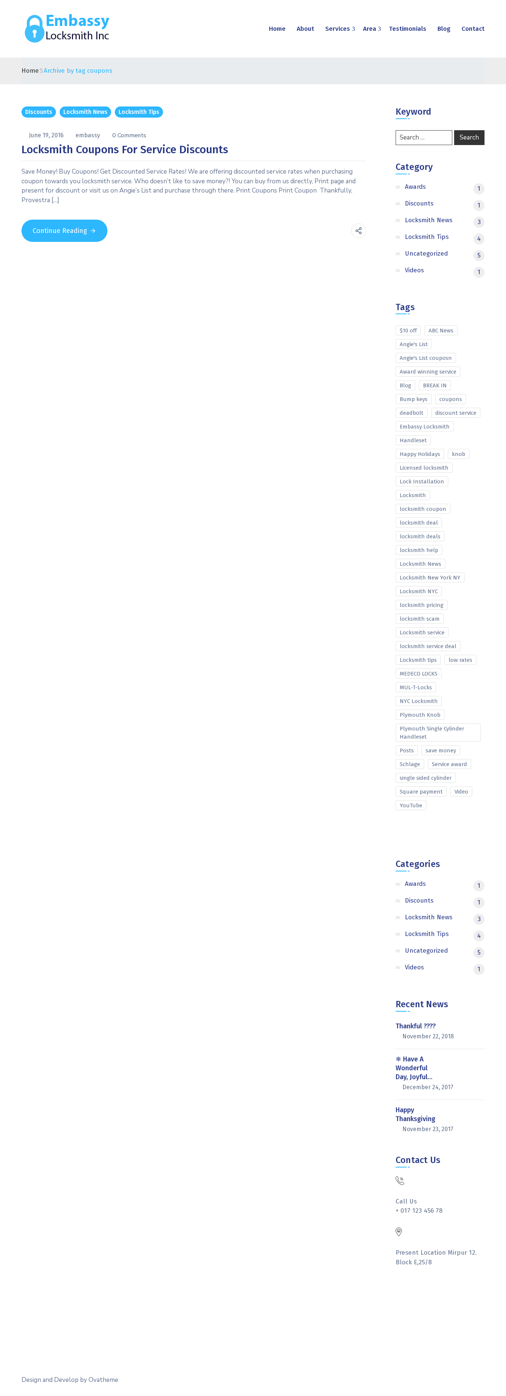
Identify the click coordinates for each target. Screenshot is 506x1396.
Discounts (38, 111)
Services (337, 29)
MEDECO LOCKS (418, 673)
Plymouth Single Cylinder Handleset (432, 732)
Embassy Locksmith (425, 426)
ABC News (441, 330)
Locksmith (413, 495)
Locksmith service (422, 632)
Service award (449, 764)
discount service (455, 413)
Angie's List (414, 344)
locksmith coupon (423, 509)
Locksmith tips (418, 660)
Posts (407, 750)
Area (369, 29)
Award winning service (428, 371)
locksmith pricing (421, 605)
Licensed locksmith (424, 467)
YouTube (411, 805)
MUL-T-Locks (416, 687)
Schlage (410, 764)
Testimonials (407, 29)
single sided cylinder (426, 778)
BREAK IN (435, 385)
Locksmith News (85, 111)
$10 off (408, 330)
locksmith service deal (428, 646)
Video (461, 791)
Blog (443, 29)
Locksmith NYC (419, 591)
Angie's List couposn (426, 358)
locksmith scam (420, 618)
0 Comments (129, 135)
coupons (450, 399)
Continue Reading (60, 231)
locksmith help (419, 550)
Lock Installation (422, 481)
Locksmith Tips (139, 111)
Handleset (413, 440)
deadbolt (411, 413)
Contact (473, 29)
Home (277, 29)
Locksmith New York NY (430, 577)
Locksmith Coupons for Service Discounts (124, 149)
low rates (460, 660)
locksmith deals (420, 536)
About (305, 29)
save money (441, 750)
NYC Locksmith (419, 701)
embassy (88, 135)
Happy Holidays (420, 454)
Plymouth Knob (420, 715)
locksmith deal (419, 522)
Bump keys (413, 399)
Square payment (421, 791)
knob (458, 454)
